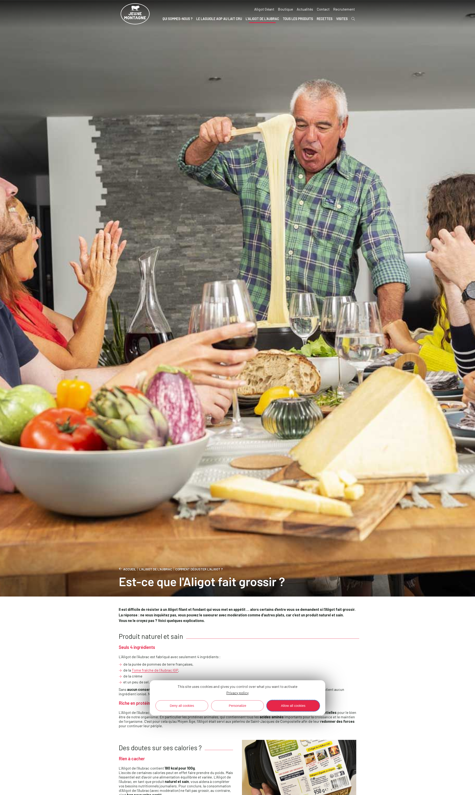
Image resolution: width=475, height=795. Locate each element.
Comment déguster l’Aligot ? (199, 569)
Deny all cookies (182, 705)
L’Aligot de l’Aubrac (155, 569)
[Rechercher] (353, 18)
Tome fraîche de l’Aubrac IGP (155, 670)
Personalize (237, 705)
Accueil (129, 569)
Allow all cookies (293, 705)
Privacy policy (237, 692)
